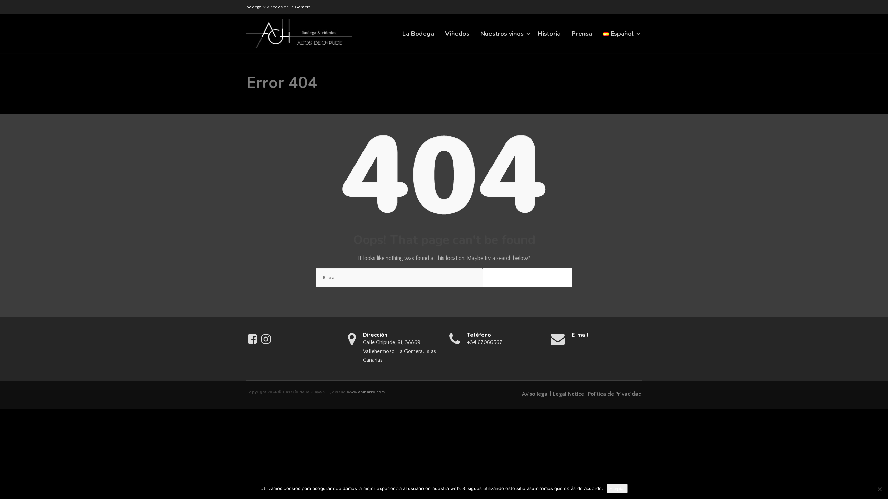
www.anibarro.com (366, 392)
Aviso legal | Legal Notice (553, 394)
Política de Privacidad (615, 394)
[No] (879, 488)
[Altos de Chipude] (299, 33)
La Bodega (418, 33)
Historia (549, 33)
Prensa (582, 33)
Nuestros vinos (502, 33)
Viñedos (457, 33)
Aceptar (617, 488)
